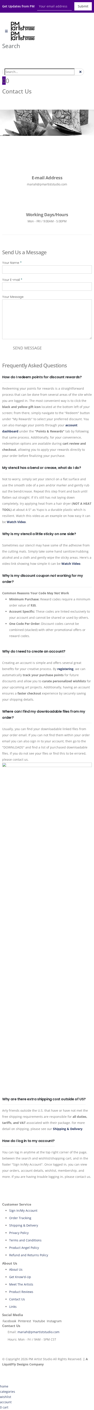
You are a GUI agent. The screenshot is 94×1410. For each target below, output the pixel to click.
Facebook (9, 1321)
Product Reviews (21, 1292)
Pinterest (24, 1321)
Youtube (39, 1321)
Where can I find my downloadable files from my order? (43, 714)
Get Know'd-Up (20, 1277)
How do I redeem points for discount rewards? (42, 377)
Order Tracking (20, 1218)
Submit (83, 6)
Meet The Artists (21, 1284)
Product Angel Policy (24, 1248)
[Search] (76, 72)
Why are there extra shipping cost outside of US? (44, 1099)
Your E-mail (12, 280)
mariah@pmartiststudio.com (38, 1332)
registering (65, 669)
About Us (16, 1269)
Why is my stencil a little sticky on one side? (39, 533)
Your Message (13, 297)
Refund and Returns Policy (28, 1255)
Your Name (12, 263)
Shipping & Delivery (23, 1225)
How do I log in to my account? (28, 1140)
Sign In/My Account (23, 1210)
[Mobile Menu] (6, 31)
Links (13, 1307)
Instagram (54, 1321)
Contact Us (17, 1299)
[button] (11, 46)
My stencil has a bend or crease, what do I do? (41, 467)
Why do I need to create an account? (33, 651)
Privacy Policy (19, 1233)
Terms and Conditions (25, 1240)
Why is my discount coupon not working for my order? (42, 578)
